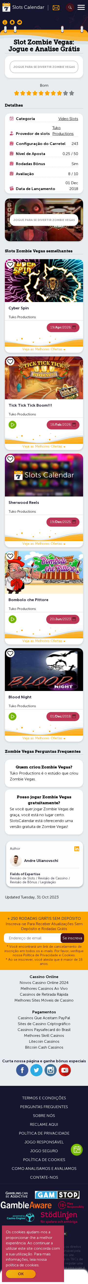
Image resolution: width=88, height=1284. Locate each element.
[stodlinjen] (59, 1222)
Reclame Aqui (44, 1124)
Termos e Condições (44, 1098)
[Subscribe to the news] (54, 8)
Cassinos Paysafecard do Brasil (44, 1029)
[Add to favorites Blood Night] (10, 653)
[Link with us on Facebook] (22, 1070)
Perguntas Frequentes (44, 1106)
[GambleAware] (26, 1205)
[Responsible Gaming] (71, 1205)
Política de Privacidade (44, 1133)
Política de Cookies (44, 1159)
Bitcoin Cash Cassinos (44, 1047)
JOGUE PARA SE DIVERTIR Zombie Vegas (44, 67)
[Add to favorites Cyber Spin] (10, 264)
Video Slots (68, 118)
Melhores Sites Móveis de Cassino (44, 1000)
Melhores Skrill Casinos (44, 1035)
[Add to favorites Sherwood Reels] (10, 459)
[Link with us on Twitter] (36, 1070)
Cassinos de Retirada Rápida (44, 994)
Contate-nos (44, 1177)
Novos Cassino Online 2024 (44, 982)
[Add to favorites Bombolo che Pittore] (10, 556)
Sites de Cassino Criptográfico (44, 1023)
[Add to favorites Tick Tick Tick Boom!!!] (10, 361)
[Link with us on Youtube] (65, 1070)
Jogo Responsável (44, 1142)
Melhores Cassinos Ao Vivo (44, 988)
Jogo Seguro (44, 1151)
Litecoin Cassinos (44, 1041)
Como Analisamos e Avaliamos (44, 1168)
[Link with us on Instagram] (50, 1070)
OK (21, 1274)
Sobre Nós (44, 1115)
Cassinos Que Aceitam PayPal (44, 1018)
